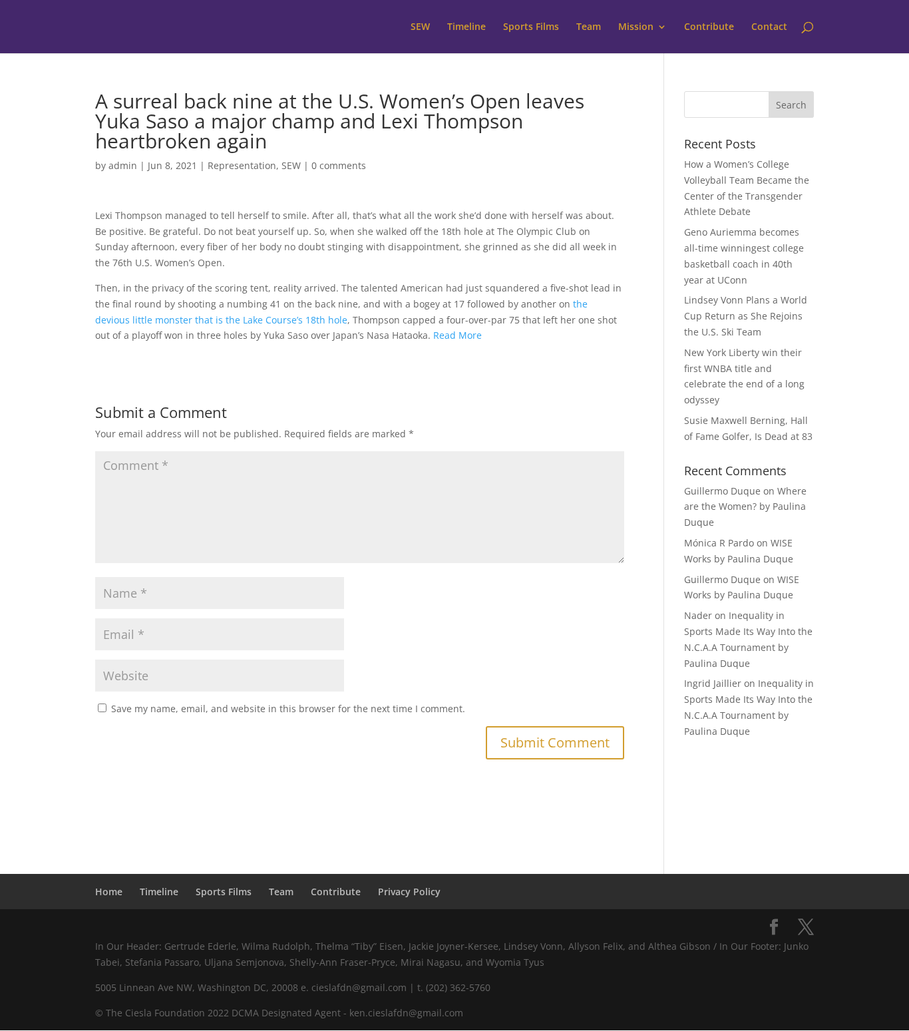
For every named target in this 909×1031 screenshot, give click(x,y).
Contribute (709, 27)
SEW (420, 27)
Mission (635, 27)
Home (108, 891)
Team (588, 27)
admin (122, 165)
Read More (457, 335)
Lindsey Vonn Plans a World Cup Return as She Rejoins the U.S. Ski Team (745, 316)
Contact (769, 27)
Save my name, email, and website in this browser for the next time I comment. (288, 708)
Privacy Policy (409, 891)
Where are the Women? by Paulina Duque (745, 507)
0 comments (338, 165)
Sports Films (531, 27)
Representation (242, 165)
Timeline (466, 27)
